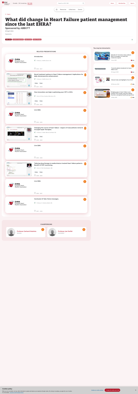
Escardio (15, 3)
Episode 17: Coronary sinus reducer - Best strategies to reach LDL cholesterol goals (121, 56)
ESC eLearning (22, 3)
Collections (72, 9)
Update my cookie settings (97, 390)
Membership (122, 3)
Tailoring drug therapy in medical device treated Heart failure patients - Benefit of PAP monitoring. (58, 164)
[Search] (83, 3)
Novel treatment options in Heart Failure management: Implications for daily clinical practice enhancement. (58, 75)
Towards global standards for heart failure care (121, 68)
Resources (63, 9)
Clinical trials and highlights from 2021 (122, 80)
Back (8, 14)
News (112, 3)
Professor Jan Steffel (65, 231)
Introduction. (38, 56)
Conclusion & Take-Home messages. (46, 199)
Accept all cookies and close (112, 390)
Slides (36, 83)
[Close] (135, 390)
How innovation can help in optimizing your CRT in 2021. (53, 92)
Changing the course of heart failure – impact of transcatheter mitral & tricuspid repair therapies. (58, 128)
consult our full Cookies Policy (17, 392)
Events (80, 9)
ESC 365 (30, 3)
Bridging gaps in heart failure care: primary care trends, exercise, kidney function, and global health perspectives (122, 93)
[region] (69, 390)
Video (41, 83)
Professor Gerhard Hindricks (26, 231)
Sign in (132, 3)
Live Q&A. (37, 110)
